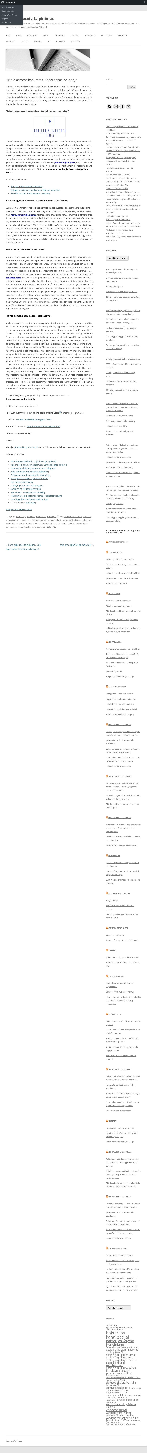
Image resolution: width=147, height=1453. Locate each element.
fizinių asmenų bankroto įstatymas (30, 527)
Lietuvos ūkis (114, 1385)
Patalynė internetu (117, 687)
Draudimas (32, 35)
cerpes (135, 1347)
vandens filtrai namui (119, 1412)
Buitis (19, 35)
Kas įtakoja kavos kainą (22, 482)
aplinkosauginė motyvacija (119, 1327)
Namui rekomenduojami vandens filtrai (123, 649)
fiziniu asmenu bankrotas (23, 214)
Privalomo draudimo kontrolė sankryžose (30, 475)
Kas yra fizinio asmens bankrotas (26, 186)
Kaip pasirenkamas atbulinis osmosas (122, 578)
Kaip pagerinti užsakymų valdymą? (121, 157)
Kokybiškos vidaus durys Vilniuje (120, 676)
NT (48, 41)
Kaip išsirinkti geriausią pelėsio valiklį (121, 845)
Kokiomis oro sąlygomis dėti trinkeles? (122, 957)
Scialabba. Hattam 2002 (117, 1397)
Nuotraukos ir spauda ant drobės (120, 133)
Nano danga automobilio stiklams (120, 421)
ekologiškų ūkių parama (120, 1355)
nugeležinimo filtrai (116, 1392)
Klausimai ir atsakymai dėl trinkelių (28, 492)
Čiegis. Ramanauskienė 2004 (116, 1424)
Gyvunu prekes (114, 1014)
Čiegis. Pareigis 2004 (113, 1422)
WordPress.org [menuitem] (8, 7)
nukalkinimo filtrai (116, 1395)
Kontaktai (75, 41)
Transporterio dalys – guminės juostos (29, 478)
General (24, 41)
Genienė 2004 (121, 1370)
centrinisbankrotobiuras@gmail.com (33, 419)
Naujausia (122, 35)
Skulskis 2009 (111, 1402)
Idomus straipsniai (116, 976)
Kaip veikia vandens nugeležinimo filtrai (123, 462)
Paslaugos (60, 35)
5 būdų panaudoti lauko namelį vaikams (123, 359)
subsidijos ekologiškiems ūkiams (121, 1406)
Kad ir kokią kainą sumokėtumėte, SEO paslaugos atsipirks (39, 464)
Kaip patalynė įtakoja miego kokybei (121, 709)
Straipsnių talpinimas (118, 928)
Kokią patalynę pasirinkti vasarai (119, 693)
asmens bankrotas (30, 520)
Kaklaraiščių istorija (114, 671)
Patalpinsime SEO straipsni (19, 509)
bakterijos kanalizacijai (117, 1335)
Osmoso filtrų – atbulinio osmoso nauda (123, 181)
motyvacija (135, 1387)
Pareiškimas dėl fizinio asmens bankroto (30, 193)
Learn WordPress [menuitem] (9, 15)
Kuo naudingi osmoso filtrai (117, 174)
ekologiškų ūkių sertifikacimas (115, 1364)
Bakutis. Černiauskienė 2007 (121, 1347)
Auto (8, 35)
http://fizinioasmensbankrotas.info (43, 426)
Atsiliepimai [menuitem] (6, 22)
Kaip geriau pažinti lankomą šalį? (77, 544)
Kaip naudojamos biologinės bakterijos (29, 471)
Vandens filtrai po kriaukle (117, 188)
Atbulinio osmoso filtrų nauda (118, 606)
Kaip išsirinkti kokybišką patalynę (120, 704)
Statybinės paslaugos (118, 542)
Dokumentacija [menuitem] (7, 11)
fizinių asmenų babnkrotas (64, 523)
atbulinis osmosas (116, 1329)
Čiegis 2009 (131, 1424)
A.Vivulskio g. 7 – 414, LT (26, 447)
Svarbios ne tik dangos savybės (26, 488)
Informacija (90, 35)
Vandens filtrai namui (115, 935)
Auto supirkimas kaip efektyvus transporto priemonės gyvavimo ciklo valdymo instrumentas (122, 407)
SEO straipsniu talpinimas (119, 725)
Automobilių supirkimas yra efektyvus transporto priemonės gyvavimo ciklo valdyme (122, 1162)
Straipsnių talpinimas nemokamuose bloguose (33, 468)
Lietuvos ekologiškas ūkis (121, 1382)
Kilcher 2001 (134, 1377)
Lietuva (120, 1380)
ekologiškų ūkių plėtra (119, 1357)
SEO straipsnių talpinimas (30, 18)
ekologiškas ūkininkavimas (122, 1349)
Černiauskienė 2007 (133, 1420)
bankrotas (30, 502)
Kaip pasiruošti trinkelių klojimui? (120, 1128)
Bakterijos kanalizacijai (119, 893)
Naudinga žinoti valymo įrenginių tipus (29, 499)
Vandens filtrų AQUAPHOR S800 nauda (122, 940)
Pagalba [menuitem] (4, 18)
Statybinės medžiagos (117, 1248)
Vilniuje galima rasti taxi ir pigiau (27, 485)
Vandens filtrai (115, 552)
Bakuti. (108, 1347)
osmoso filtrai (133, 1395)
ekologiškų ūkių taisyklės (121, 1368)
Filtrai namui (114, 594)
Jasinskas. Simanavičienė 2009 (117, 1378)
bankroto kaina (13, 277)
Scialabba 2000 (113, 1399)
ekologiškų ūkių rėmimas (121, 1360)
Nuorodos (60, 41)
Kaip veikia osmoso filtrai (116, 426)
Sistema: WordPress (14, 1441)
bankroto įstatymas (65, 162)
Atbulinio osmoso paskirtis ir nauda (121, 178)
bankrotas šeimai (45, 520)
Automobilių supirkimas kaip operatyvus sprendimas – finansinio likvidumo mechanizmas (123, 828)
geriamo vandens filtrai (118, 1373)
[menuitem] (2, 2)
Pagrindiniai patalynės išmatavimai (121, 699)
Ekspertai (112, 1121)
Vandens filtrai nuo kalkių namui (120, 559)
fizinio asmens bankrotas (82, 520)
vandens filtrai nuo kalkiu (120, 1415)
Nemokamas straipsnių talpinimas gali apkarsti (33, 461)
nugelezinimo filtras (117, 1390)
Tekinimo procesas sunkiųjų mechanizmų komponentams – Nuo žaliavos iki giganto (123, 140)
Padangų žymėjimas (114, 286)
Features (75, 35)
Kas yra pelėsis (112, 900)
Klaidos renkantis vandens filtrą (119, 415)
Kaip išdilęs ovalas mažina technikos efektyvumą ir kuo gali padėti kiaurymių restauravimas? (123, 1174)
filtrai (109, 1370)
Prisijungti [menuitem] (10, 2)
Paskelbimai (106, 35)
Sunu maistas (114, 856)
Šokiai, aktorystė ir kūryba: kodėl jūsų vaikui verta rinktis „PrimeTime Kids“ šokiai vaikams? (123, 209)
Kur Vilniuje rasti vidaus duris (118, 219)
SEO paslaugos (114, 642)
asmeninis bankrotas (73, 516)
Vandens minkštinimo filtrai (117, 185)
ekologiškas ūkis (116, 1352)
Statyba (38, 41)
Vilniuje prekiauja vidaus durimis (119, 1255)
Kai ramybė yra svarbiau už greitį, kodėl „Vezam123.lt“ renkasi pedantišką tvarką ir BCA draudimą (123, 150)
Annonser (10, 41)
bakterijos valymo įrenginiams (120, 1342)
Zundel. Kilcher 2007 (116, 1420)
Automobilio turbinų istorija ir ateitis (121, 291)
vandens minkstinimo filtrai (122, 1418)
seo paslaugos (129, 1399)
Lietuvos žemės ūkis (118, 1387)
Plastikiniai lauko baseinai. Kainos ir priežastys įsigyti (36, 495)
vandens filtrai (116, 1410)
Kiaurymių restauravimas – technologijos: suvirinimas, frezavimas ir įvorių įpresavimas (123, 1000)
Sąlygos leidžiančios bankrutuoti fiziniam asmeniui (35, 190)
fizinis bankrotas (45, 523)
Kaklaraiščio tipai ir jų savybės (118, 216)
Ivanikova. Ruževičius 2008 (116, 1376)
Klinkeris (112, 950)
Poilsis (46, 35)
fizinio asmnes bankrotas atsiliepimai (21, 523)
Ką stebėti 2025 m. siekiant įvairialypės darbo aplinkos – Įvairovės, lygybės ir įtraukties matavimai (122, 786)
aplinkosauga (112, 1325)
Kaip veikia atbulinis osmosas (118, 457)
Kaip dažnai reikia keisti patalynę (120, 714)
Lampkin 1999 (111, 1380)
